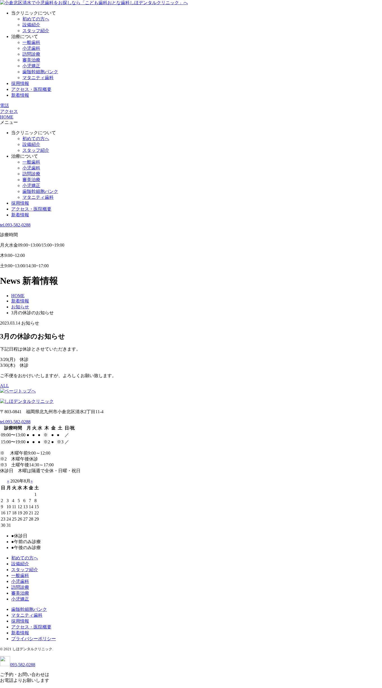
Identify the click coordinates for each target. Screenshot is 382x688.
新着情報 (20, 95)
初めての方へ (35, 18)
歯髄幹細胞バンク (40, 71)
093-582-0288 (22, 664)
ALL (4, 385)
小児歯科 (31, 48)
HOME (6, 117)
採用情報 (20, 83)
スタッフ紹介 (35, 30)
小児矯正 (31, 65)
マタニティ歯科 (38, 77)
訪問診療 (31, 54)
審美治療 (31, 60)
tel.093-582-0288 (15, 225)
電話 (4, 105)
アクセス (9, 111)
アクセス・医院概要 (31, 89)
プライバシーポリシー (33, 638)
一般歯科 (31, 42)
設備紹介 (31, 24)
